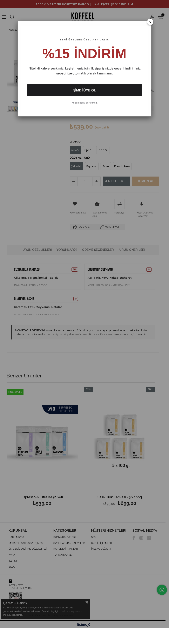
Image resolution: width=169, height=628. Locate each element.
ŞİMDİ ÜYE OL (84, 90)
